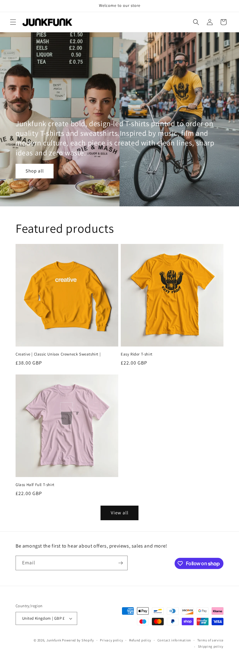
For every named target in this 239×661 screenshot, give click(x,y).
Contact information (174, 640)
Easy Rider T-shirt (136, 354)
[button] (13, 22)
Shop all (35, 171)
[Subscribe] (120, 563)
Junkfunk (53, 640)
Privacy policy (111, 640)
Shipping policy (211, 646)
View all (120, 513)
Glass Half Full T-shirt (35, 484)
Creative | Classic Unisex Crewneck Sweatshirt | (58, 354)
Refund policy (140, 640)
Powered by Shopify (78, 640)
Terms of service (210, 640)
